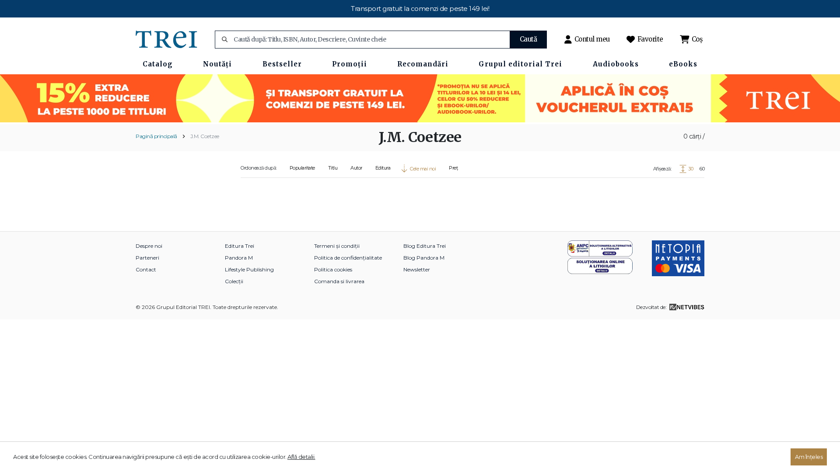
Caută (528, 39)
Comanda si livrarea (339, 281)
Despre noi (149, 246)
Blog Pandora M (423, 257)
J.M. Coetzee (204, 136)
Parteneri (147, 257)
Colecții (234, 281)
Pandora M (239, 257)
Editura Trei (239, 246)
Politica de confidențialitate (348, 257)
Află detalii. (301, 456)
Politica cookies (333, 269)
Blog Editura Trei (424, 246)
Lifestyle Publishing (249, 269)
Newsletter (416, 269)
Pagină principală (156, 136)
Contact (146, 269)
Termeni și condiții (337, 246)
